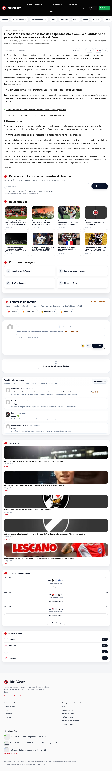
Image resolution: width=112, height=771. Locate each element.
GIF (88, 346)
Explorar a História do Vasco (14, 696)
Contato (8, 710)
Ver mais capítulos (11, 754)
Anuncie (8, 717)
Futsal (75, 19)
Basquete (64, 19)
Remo (85, 19)
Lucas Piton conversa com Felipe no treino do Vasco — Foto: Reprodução (34, 115)
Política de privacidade (70, 721)
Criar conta (75, 331)
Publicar (97, 346)
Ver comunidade (99, 381)
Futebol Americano (39, 19)
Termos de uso (67, 724)
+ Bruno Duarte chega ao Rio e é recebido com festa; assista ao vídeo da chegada (43, 135)
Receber (99, 186)
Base (53, 19)
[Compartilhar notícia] (106, 50)
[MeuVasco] (12, 8)
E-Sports (96, 19)
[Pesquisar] (83, 7)
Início (29, 4)
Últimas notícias (18, 30)
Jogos (47, 4)
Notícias (38, 4)
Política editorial (68, 717)
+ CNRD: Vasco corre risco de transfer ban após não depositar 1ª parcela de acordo (44, 90)
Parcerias (8, 714)
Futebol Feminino (19, 19)
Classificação (58, 4)
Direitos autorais (68, 710)
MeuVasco (7, 30)
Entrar (93, 8)
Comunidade (72, 4)
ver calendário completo (56, 623)
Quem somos (10, 707)
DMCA (64, 707)
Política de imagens (69, 714)
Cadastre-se (104, 8)
